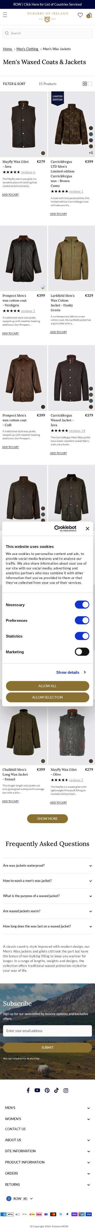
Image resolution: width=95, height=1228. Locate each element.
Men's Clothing (27, 49)
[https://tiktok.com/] (56, 1090)
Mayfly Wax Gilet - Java (16, 164)
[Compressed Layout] (85, 84)
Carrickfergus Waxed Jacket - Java (62, 420)
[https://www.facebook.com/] (28, 1090)
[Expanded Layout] (90, 84)
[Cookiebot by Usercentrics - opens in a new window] (56, 528)
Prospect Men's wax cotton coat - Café (15, 420)
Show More (47, 819)
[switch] (82, 620)
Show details (67, 672)
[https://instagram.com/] (65, 1090)
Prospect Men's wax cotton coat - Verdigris (15, 300)
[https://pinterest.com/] (47, 1090)
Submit (48, 1047)
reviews (28, 172)
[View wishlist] (80, 15)
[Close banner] (87, 528)
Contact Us (15, 1129)
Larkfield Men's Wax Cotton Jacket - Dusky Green (62, 302)
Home (7, 49)
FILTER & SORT (14, 84)
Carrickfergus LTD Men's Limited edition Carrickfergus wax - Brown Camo (62, 174)
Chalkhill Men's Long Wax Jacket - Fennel (15, 774)
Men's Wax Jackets (57, 49)
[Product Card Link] (23, 124)
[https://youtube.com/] (37, 1090)
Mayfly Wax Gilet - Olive (64, 772)
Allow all (48, 686)
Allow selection (47, 697)
